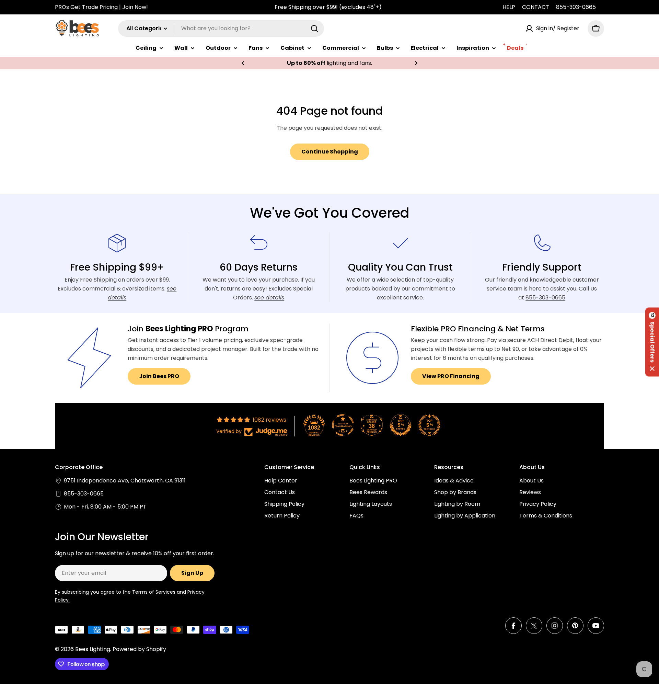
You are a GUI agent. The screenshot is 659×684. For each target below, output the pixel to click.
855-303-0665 (576, 7)
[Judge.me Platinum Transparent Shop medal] (343, 425)
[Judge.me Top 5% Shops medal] (401, 425)
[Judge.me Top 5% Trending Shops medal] (429, 425)
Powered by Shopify (139, 649)
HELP (508, 7)
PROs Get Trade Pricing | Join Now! (101, 7)
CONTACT (535, 7)
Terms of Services (153, 592)
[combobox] (221, 28)
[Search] (314, 28)
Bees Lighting (92, 649)
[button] (243, 63)
